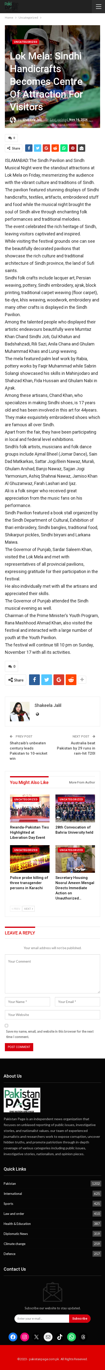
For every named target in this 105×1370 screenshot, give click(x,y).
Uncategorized (25, 42)
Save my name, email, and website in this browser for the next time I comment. (50, 1034)
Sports (8, 1204)
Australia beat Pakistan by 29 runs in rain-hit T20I (76, 748)
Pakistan (10, 1184)
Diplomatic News (16, 1234)
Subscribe (79, 1318)
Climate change (14, 1244)
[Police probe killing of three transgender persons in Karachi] (30, 859)
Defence (9, 1254)
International (13, 1194)
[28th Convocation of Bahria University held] (75, 808)
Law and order (14, 1214)
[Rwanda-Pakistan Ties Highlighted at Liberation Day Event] (30, 808)
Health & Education (17, 1224)
